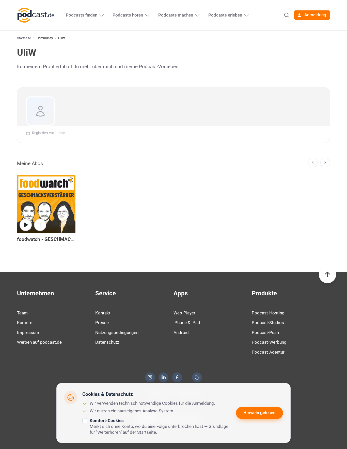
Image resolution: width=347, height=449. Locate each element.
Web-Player (184, 312)
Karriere (24, 322)
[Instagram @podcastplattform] (149, 377)
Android (181, 332)
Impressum (28, 332)
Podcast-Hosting (268, 312)
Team (22, 312)
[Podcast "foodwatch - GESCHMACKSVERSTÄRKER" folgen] (40, 225)
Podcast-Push (265, 332)
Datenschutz (107, 342)
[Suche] (286, 15)
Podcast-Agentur (268, 352)
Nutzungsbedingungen (116, 332)
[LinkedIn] (163, 377)
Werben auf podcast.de (39, 342)
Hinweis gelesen (259, 412)
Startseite (24, 38)
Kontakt (103, 312)
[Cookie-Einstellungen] (197, 377)
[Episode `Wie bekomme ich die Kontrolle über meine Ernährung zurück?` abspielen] (26, 225)
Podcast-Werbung (269, 342)
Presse (102, 322)
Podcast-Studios (268, 322)
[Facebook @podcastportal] (177, 377)
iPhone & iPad (187, 322)
